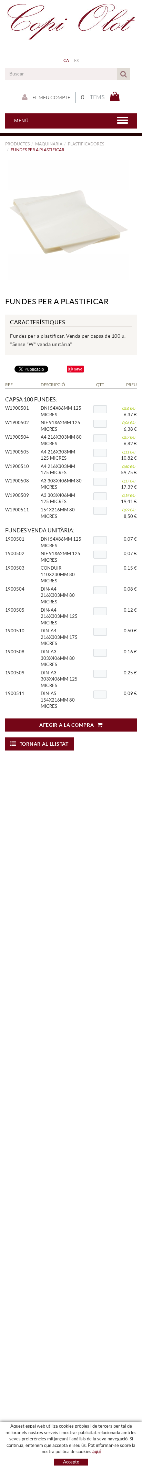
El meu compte (50, 97)
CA (66, 60)
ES (76, 60)
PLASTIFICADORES (86, 144)
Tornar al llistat (44, 744)
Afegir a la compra (66, 725)
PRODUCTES (17, 144)
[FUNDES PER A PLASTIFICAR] (68, 220)
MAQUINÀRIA (48, 144)
